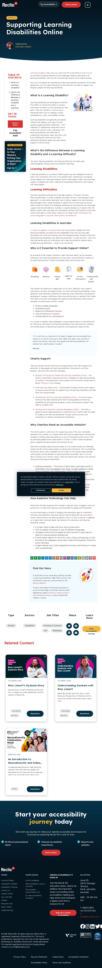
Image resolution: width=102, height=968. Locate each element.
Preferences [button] (59, 485)
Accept (61, 490)
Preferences (40, 490)
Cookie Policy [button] (69, 482)
